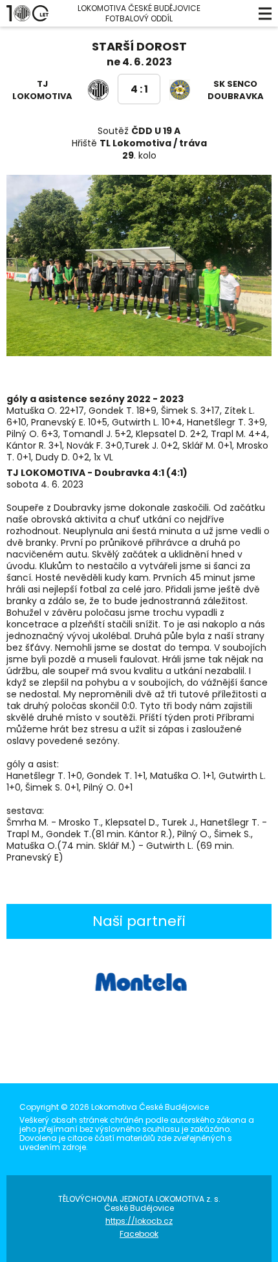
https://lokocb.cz (139, 1220)
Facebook (139, 1233)
